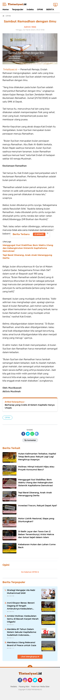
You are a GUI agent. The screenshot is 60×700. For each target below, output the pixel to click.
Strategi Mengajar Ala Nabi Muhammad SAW (21, 591)
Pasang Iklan (24, 687)
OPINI (40, 9)
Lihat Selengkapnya (29, 657)
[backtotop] (30, 667)
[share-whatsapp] (32, 434)
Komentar (31, 440)
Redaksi (13, 687)
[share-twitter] (28, 434)
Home (6, 9)
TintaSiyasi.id (10, 69)
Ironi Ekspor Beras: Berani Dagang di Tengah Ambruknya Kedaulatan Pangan (20, 605)
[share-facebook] (23, 434)
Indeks (30, 9)
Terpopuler (17, 9)
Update (40, 234)
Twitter (36, 683)
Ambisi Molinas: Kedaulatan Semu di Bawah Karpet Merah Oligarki (23, 619)
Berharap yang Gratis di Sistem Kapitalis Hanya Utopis (30, 406)
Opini (6, 564)
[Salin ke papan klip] (37, 434)
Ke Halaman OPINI (29, 572)
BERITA (50, 9)
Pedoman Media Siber (40, 687)
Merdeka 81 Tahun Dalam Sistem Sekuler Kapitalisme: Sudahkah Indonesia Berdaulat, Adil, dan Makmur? (23, 632)
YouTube (42, 683)
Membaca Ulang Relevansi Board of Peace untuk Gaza (21, 644)
